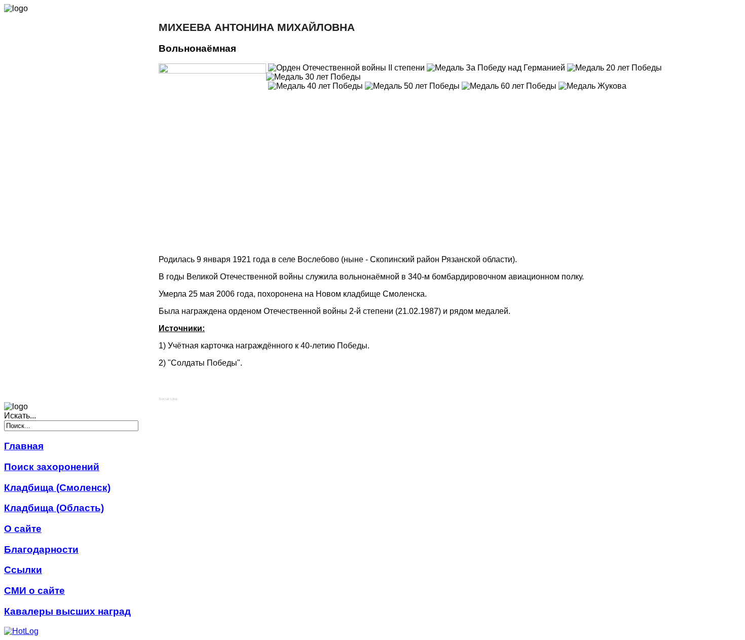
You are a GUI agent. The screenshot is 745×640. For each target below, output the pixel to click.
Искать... (20, 415)
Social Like (168, 399)
